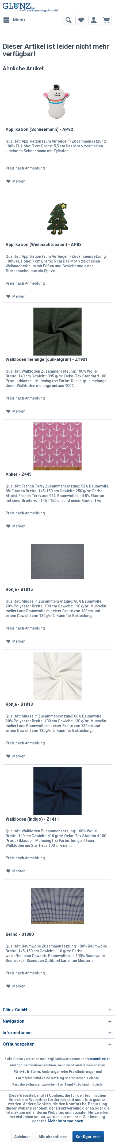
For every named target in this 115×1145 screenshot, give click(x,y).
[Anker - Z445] (57, 446)
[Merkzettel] (80, 20)
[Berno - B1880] (57, 906)
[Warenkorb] (106, 20)
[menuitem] (14, 20)
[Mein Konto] (93, 20)
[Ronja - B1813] (57, 676)
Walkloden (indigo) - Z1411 (32, 819)
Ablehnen (22, 1137)
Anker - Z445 (19, 474)
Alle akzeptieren (53, 1137)
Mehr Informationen (65, 1121)
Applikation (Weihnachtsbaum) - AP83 (44, 244)
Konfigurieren (88, 1137)
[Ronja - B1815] (57, 562)
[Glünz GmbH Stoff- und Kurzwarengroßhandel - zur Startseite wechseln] (30, 7)
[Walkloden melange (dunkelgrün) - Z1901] (57, 332)
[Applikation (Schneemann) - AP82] (57, 102)
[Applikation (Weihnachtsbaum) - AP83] (57, 217)
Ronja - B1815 (19, 589)
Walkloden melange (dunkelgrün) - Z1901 (46, 359)
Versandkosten (98, 1059)
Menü (19, 19)
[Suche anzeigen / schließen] (68, 20)
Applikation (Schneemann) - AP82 (39, 129)
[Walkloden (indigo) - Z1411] (57, 791)
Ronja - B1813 (19, 704)
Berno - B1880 (20, 934)
